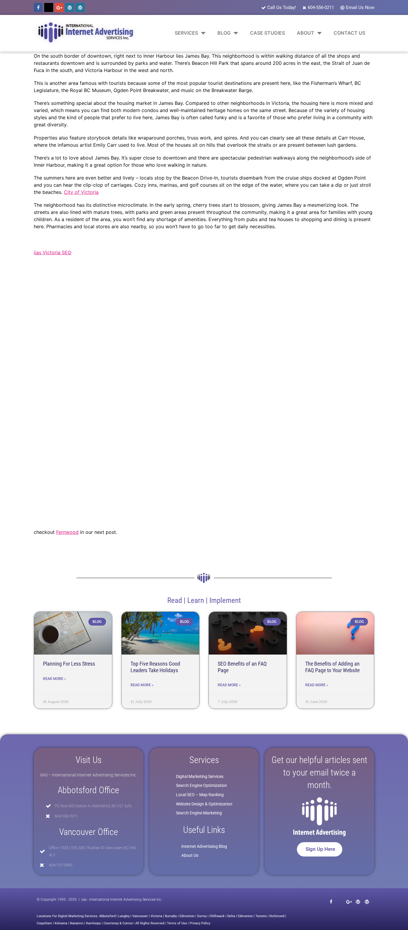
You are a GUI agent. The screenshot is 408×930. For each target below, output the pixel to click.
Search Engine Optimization (201, 785)
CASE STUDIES (267, 33)
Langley (124, 916)
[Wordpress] (69, 7)
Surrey (202, 916)
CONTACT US (349, 33)
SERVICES (186, 33)
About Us (189, 855)
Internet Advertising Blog (204, 846)
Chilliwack (217, 916)
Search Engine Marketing (199, 813)
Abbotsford (107, 916)
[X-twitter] (48, 7)
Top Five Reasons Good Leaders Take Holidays (155, 667)
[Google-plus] (59, 7)
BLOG (224, 33)
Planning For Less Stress (69, 664)
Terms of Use (177, 923)
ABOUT (305, 33)
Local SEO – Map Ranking (200, 794)
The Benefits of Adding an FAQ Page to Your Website (332, 667)
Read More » (54, 679)
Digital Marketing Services (199, 776)
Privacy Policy (200, 923)
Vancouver (140, 916)
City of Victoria (81, 192)
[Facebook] (38, 7)
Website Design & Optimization (204, 804)
